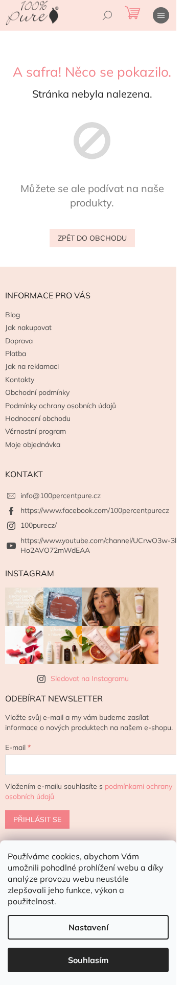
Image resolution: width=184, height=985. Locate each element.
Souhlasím (88, 960)
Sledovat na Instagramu (90, 678)
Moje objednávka (32, 444)
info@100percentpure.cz (60, 495)
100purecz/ (38, 525)
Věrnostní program (35, 431)
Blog (12, 314)
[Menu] (161, 15)
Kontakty (19, 379)
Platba (15, 353)
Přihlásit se (37, 819)
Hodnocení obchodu (38, 418)
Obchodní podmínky (37, 392)
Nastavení (88, 927)
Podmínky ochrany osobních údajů (60, 405)
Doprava (19, 340)
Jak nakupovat (28, 327)
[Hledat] (107, 15)
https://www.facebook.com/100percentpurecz (94, 510)
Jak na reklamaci (32, 366)
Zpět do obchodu (92, 238)
